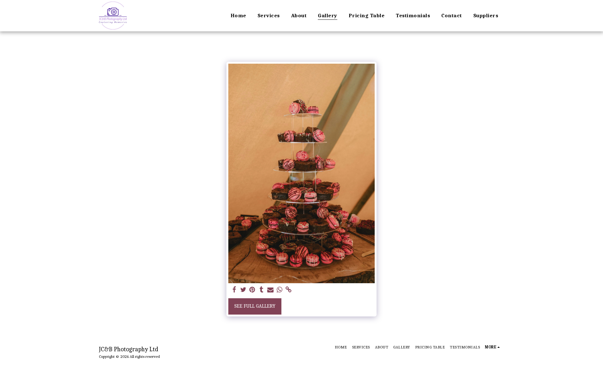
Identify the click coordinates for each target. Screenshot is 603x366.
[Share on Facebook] (234, 290)
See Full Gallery (254, 306)
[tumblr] (261, 290)
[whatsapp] (279, 290)
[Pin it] (252, 290)
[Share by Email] (270, 290)
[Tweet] (243, 290)
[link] (288, 290)
